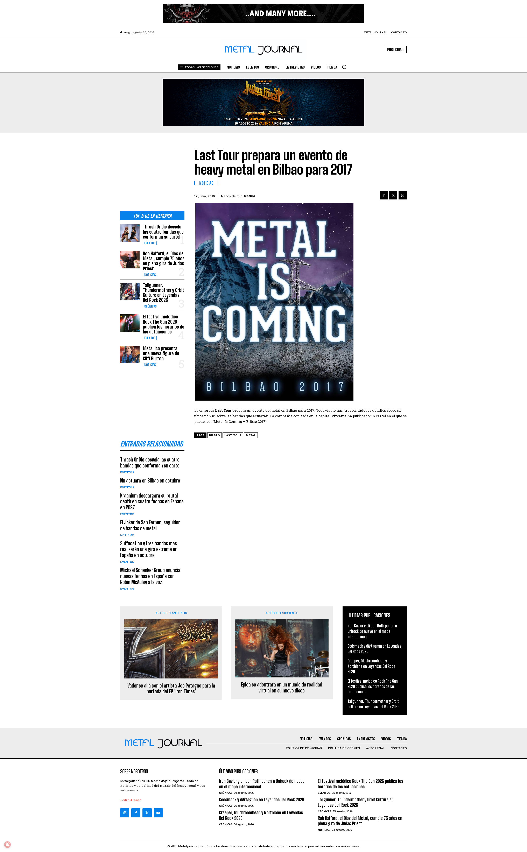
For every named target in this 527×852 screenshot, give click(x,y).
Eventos (149, 243)
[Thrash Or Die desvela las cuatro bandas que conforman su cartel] (130, 233)
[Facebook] (384, 195)
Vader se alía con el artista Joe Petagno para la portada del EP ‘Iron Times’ (171, 689)
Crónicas (150, 306)
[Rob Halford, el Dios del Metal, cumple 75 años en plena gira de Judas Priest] (130, 259)
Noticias (150, 274)
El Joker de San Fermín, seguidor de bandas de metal (150, 525)
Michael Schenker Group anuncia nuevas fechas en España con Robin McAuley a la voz (150, 576)
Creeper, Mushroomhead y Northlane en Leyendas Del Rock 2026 (371, 666)
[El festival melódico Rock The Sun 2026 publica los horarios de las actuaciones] (130, 323)
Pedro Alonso (130, 800)
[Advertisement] (152, 175)
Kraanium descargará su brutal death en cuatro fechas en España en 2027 (152, 502)
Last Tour (232, 435)
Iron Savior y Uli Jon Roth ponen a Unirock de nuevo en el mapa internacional (372, 631)
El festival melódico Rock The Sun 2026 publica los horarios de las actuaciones (163, 324)
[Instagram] (124, 812)
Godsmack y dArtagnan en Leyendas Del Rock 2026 (261, 799)
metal (251, 435)
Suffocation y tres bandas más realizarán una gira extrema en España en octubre (148, 549)
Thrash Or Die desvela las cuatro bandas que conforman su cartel (163, 231)
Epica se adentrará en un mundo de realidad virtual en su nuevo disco (281, 687)
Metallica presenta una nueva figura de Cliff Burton (161, 353)
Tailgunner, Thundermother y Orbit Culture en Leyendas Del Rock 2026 (163, 292)
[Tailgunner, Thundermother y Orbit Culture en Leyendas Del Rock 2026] (130, 291)
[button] (344, 67)
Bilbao (214, 435)
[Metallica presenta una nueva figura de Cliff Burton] (130, 354)
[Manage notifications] (7, 844)
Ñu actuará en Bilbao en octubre (150, 481)
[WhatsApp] (403, 195)
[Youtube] (158, 812)
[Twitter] (147, 812)
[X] (393, 195)
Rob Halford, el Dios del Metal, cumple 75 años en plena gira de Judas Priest (163, 261)
